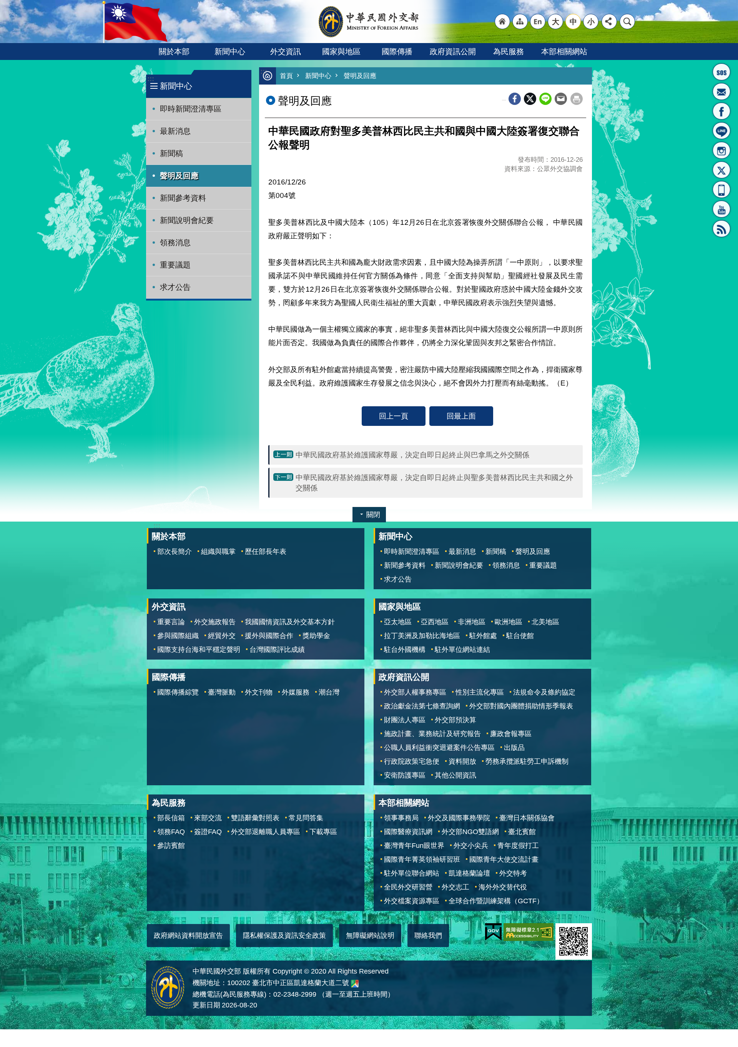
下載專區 (323, 832)
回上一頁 (393, 416)
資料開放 (462, 761)
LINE (721, 130)
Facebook (515, 99)
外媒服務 (295, 692)
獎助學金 (316, 636)
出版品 (514, 747)
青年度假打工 (518, 845)
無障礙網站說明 (370, 935)
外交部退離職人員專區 (265, 832)
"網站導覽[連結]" (520, 21)
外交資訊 (285, 51)
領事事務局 (401, 818)
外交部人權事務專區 (415, 692)
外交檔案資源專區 (411, 901)
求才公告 (175, 287)
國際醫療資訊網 (408, 832)
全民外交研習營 (408, 887)
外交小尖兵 (471, 845)
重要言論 (171, 622)
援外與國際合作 (269, 636)
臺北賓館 (522, 832)
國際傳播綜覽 (178, 692)
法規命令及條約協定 (544, 692)
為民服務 (508, 51)
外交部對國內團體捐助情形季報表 (521, 706)
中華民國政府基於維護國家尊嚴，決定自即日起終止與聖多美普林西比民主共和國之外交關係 (434, 482)
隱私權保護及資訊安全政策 (284, 935)
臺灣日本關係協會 (527, 818)
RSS (721, 228)
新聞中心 (229, 51)
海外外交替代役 (503, 887)
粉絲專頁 (721, 111)
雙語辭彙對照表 (255, 818)
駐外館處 (483, 636)
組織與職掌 (218, 551)
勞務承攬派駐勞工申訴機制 (526, 761)
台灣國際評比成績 (277, 649)
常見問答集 (306, 818)
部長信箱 (721, 91)
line (545, 99)
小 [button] (591, 21)
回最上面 (461, 416)
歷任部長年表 (265, 551)
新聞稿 (171, 153)
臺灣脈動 (222, 692)
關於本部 (174, 51)
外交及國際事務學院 (459, 818)
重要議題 (175, 265)
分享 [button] (609, 21)
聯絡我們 (428, 935)
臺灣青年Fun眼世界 (414, 845)
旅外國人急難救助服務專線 (721, 71)
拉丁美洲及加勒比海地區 (422, 636)
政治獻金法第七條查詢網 (422, 706)
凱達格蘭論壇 (469, 873)
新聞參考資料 (183, 198)
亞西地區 (435, 622)
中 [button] (573, 21)
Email (561, 99)
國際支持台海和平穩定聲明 (198, 649)
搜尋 (627, 21)
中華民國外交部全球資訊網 (369, 21)
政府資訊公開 (453, 51)
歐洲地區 (508, 622)
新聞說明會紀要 (187, 220)
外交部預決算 (455, 720)
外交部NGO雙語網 (470, 832)
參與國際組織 (178, 636)
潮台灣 (329, 692)
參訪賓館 (171, 845)
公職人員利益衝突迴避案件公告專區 (439, 747)
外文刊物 (259, 692)
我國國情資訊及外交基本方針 (290, 622)
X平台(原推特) (721, 169)
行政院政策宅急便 (411, 761)
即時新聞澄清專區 (190, 109)
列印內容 (576, 99)
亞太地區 (398, 622)
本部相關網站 (564, 51)
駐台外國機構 (405, 649)
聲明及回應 (179, 175)
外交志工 (455, 887)
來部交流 (208, 818)
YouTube (721, 209)
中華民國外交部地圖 (355, 983)
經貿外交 (222, 636)
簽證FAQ (208, 832)
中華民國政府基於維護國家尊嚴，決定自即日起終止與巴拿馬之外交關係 (412, 454)
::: (150, 79)
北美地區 (545, 622)
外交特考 (513, 873)
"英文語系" (537, 21)
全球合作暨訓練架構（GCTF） (496, 901)
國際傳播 (397, 51)
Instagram (721, 150)
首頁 (286, 76)
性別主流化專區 (479, 692)
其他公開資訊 (455, 775)
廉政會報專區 (511, 734)
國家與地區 (341, 51)
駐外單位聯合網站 (411, 873)
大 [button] (555, 21)
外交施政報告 (215, 622)
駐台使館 (520, 636)
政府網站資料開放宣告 (188, 935)
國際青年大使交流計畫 (504, 859)
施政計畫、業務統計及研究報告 (432, 734)
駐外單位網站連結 (462, 649)
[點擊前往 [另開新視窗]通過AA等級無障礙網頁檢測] (529, 932)
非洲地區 (471, 622)
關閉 (373, 515)
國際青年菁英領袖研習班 (422, 859)
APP (721, 189)
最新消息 (175, 131)
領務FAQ (171, 832)
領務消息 (175, 242)
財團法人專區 (405, 720)
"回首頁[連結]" (502, 21)
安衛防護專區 (405, 775)
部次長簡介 (174, 551)
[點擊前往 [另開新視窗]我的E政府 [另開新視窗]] (493, 932)
